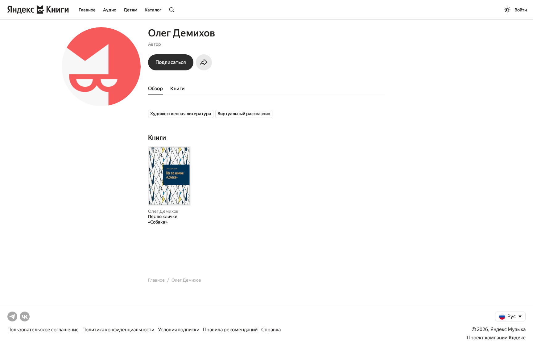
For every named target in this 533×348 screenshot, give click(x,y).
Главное (87, 9)
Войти (520, 9)
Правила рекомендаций (230, 330)
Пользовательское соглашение (43, 330)
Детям (130, 9)
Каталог (153, 9)
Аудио (109, 9)
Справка (271, 330)
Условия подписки (178, 330)
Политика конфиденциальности (118, 330)
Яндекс (517, 338)
